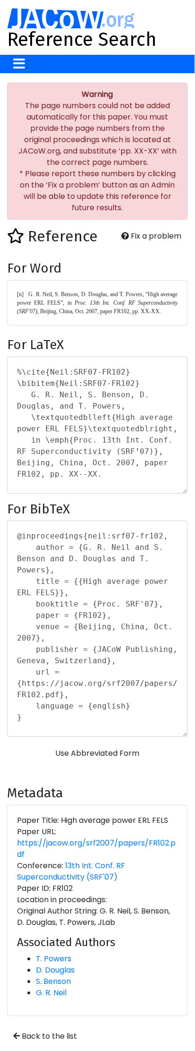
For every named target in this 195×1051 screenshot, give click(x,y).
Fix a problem (155, 236)
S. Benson (53, 981)
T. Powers (53, 958)
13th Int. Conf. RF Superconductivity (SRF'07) (71, 871)
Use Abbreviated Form (97, 753)
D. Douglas (55, 970)
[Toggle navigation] (19, 64)
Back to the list (48, 1036)
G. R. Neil (51, 992)
